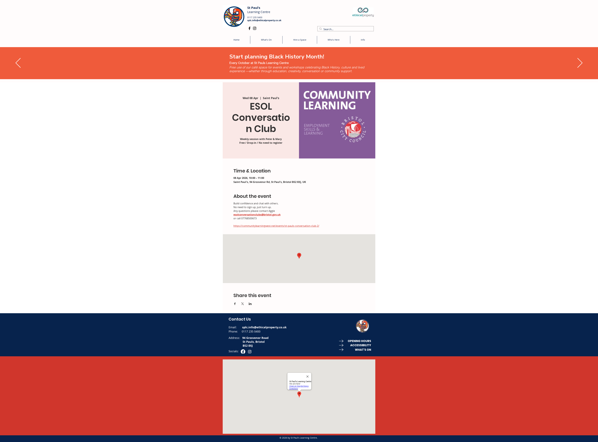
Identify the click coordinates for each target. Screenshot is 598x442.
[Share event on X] (242, 303)
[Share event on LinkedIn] (250, 303)
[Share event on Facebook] (234, 303)
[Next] (579, 63)
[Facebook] (249, 28)
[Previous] (18, 63)
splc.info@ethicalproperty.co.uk (264, 20)
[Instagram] (254, 28)
